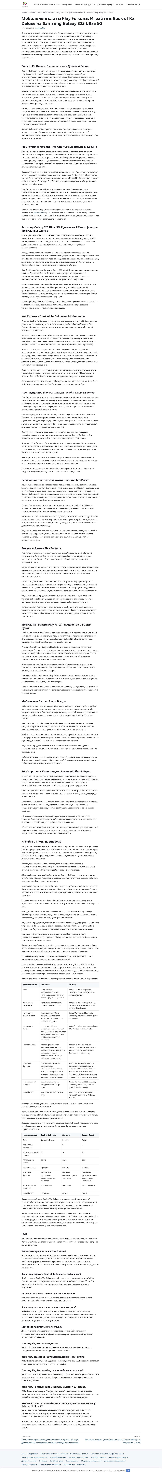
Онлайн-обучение (64, 4)
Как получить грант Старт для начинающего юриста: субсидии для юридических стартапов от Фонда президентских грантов (50, 1440)
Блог (23, 1453)
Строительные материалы (50, 1464)
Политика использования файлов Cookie (107, 1453)
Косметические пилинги (44, 4)
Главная (24, 12)
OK (128, 1470)
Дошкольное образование (115, 1461)
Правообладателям (58, 1457)
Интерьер (120, 4)
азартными (39, 212)
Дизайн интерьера (105, 4)
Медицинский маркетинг (91, 1461)
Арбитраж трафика (29, 1464)
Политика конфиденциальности (34, 1457)
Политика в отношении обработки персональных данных (64, 1453)
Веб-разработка (72, 1461)
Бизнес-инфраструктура (85, 4)
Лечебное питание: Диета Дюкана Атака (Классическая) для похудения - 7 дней (113, 1440)
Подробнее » (33, 1453)
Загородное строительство (74, 1464)
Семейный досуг (134, 4)
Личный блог (35, 12)
